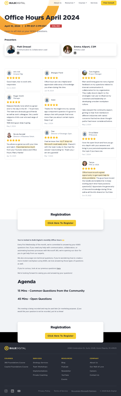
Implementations (40, 371)
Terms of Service (61, 391)
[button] (70, 3)
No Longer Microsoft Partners (83, 391)
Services (94, 3)
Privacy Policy (44, 391)
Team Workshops (40, 367)
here (58, 268)
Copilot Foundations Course (16, 367)
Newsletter (66, 371)
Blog (63, 363)
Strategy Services (40, 363)
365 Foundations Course (14, 363)
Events (64, 379)
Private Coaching (40, 375)
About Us (57, 3)
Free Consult (108, 3)
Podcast (64, 367)
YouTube (65, 375)
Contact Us (94, 375)
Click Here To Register (60, 223)
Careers (93, 371)
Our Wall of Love (97, 367)
